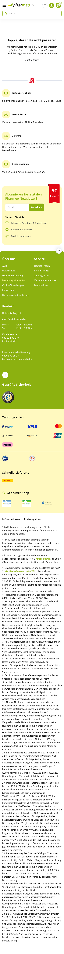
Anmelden (36, 207)
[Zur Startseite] (21, 5)
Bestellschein (41, 285)
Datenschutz (8, 270)
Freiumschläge (41, 270)
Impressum (8, 289)
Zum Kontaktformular (14, 318)
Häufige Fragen (42, 265)
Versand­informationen (45, 280)
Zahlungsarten (41, 275)
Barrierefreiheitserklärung (15, 294)
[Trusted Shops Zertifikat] (8, 397)
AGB (4, 265)
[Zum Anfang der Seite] (59, 251)
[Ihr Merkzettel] (44, 5)
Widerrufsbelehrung (12, 275)
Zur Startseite (32, 59)
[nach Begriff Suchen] (5, 13)
